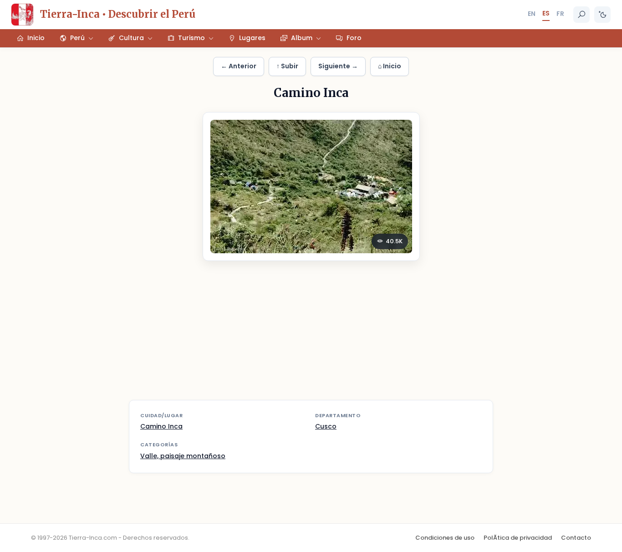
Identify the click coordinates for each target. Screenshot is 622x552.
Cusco (325, 426)
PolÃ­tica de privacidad (518, 537)
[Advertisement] (311, 336)
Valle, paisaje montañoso (182, 455)
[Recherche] (581, 14)
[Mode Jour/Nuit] (602, 14)
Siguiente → (338, 66)
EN (531, 13)
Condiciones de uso (444, 537)
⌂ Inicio (389, 66)
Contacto (576, 537)
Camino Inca (161, 426)
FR (560, 13)
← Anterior (238, 66)
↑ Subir (287, 66)
